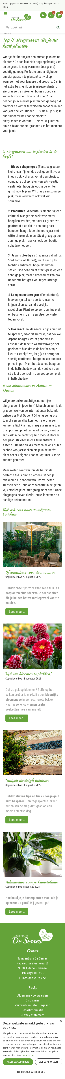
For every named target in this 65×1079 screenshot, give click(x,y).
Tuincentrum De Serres (33, 958)
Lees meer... (17, 611)
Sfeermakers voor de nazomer (30, 572)
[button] (32, 1072)
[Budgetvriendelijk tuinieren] (32, 752)
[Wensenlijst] (51, 15)
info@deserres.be (34, 978)
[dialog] (32, 1048)
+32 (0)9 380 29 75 (34, 973)
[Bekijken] (59, 15)
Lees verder (28, 1055)
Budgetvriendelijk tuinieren (27, 780)
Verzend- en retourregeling (32, 1005)
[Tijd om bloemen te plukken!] (32, 646)
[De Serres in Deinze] (21, 17)
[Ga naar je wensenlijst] (51, 15)
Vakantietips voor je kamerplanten (32, 882)
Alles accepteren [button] (18, 1061)
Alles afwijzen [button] (48, 1061)
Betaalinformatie (32, 1010)
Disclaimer (32, 1000)
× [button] (61, 1021)
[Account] (43, 15)
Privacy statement (32, 1015)
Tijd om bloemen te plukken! (28, 674)
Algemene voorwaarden (32, 995)
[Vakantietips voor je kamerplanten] (32, 854)
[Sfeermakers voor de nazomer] (32, 544)
